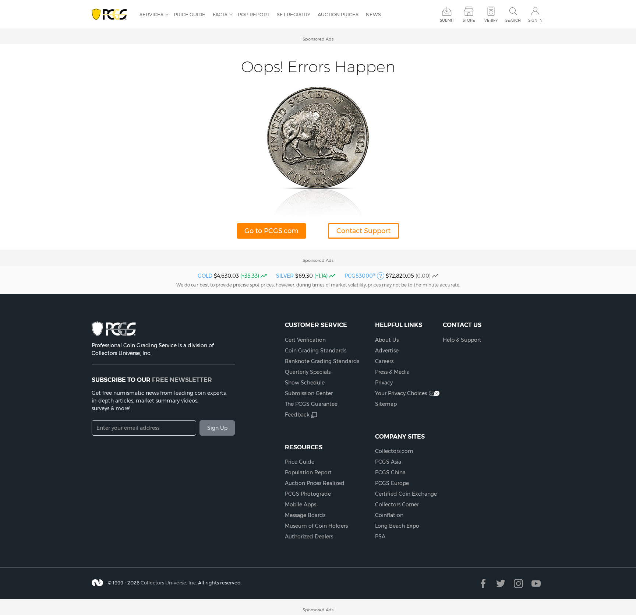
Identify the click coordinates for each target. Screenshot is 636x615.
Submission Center (309, 393)
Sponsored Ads (318, 39)
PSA (380, 536)
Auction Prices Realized (314, 483)
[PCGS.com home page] (112, 14)
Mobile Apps (300, 504)
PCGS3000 (359, 276)
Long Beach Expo (397, 526)
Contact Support (363, 231)
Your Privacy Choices (401, 393)
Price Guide (189, 14)
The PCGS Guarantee (311, 404)
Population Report (308, 472)
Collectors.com (394, 451)
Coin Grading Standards (315, 350)
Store (469, 20)
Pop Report (253, 14)
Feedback (297, 414)
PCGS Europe (392, 483)
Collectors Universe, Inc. (169, 583)
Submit (447, 20)
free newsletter (182, 379)
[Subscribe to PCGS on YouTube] (536, 583)
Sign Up (217, 428)
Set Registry (293, 14)
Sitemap (386, 404)
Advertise (387, 350)
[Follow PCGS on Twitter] (500, 583)
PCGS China (390, 472)
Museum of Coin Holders (316, 526)
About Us (387, 340)
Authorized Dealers (309, 536)
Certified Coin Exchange (406, 494)
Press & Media (392, 372)
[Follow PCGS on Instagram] (518, 583)
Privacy (384, 382)
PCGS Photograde (308, 494)
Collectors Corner (397, 504)
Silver (285, 276)
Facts (220, 14)
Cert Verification (305, 340)
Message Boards (305, 515)
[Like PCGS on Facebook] (483, 583)
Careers (384, 361)
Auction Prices (338, 14)
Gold (205, 276)
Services (151, 14)
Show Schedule (305, 382)
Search (513, 20)
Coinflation (389, 515)
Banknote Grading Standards (322, 361)
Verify (491, 20)
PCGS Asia (388, 461)
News (373, 14)
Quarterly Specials (308, 372)
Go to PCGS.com (271, 231)
